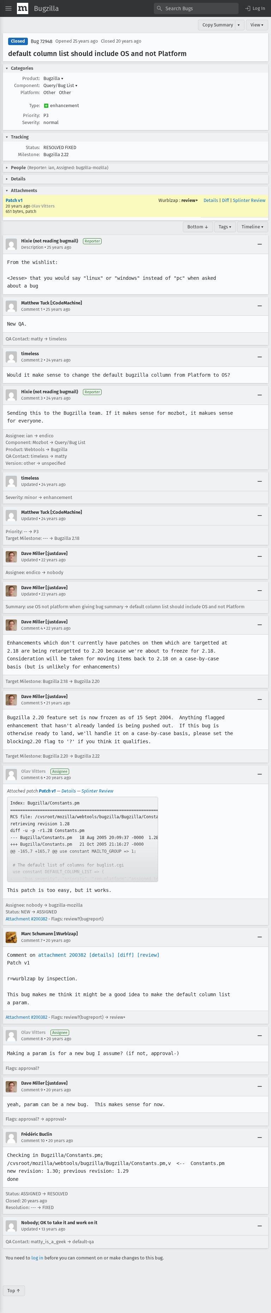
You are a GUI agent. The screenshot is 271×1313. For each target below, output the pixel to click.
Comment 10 (33, 1140)
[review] (148, 955)
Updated (29, 484)
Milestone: (29, 154)
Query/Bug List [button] (60, 85)
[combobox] (196, 8)
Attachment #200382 (26, 918)
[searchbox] (196, 8)
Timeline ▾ (253, 226)
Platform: (30, 92)
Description (32, 247)
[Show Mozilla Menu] (22, 8)
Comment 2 (32, 360)
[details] (101, 955)
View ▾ (257, 24)
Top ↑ (13, 1290)
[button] (254, 8)
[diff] (125, 955)
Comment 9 (32, 1089)
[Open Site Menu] (8, 8)
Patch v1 (14, 200)
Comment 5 (32, 703)
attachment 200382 (62, 955)
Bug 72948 (42, 41)
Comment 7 (31, 940)
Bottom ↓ (198, 226)
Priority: (31, 115)
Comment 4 (32, 628)
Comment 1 (31, 309)
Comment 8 (32, 1038)
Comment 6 (32, 777)
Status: (33, 147)
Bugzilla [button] (53, 78)
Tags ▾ (225, 226)
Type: (34, 105)
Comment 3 (32, 398)
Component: (27, 85)
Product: (31, 78)
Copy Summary (218, 24)
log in (37, 1257)
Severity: (31, 122)
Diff (225, 200)
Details (211, 200)
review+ (189, 200)
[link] (82, 839)
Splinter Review (249, 200)
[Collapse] (259, 244)
